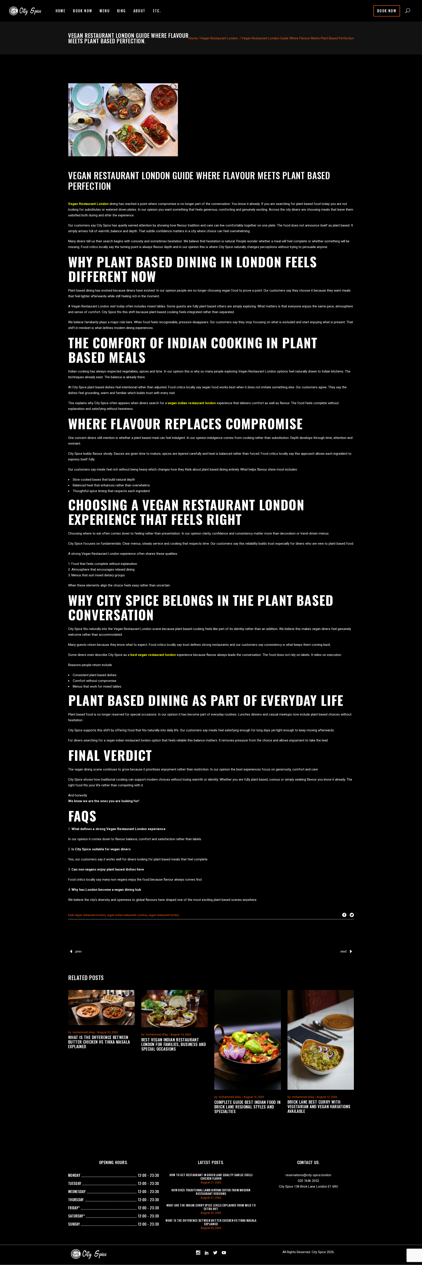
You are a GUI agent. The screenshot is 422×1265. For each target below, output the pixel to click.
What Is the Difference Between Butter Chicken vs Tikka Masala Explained (99, 1041)
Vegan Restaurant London (219, 38)
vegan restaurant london (163, 915)
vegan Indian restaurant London (127, 915)
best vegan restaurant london (86, 915)
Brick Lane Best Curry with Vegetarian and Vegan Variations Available (319, 1106)
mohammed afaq (84, 1032)
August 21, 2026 (211, 1182)
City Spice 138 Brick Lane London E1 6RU (308, 1186)
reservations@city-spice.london (308, 1175)
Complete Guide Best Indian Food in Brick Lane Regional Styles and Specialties (247, 1106)
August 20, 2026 (107, 1032)
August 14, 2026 (181, 1034)
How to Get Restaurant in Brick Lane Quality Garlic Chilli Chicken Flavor (211, 1176)
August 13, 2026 (254, 1097)
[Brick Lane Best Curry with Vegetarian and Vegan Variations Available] (320, 1040)
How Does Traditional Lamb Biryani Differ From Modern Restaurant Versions (211, 1192)
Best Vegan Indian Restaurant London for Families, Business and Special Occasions (173, 1044)
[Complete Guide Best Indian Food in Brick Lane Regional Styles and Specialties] (247, 1040)
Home (193, 38)
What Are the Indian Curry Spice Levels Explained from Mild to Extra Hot (211, 1207)
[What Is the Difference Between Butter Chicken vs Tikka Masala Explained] (101, 1007)
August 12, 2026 (327, 1097)
